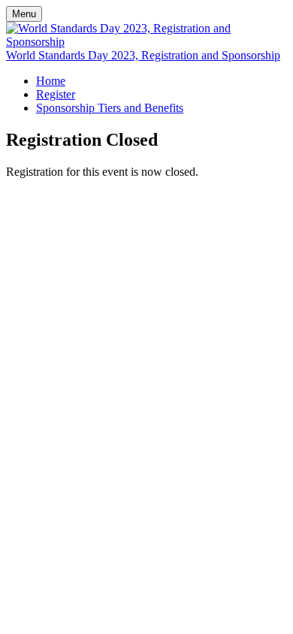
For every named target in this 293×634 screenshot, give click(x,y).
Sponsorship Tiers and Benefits (109, 107)
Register (55, 94)
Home (50, 80)
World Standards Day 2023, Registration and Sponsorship (143, 55)
